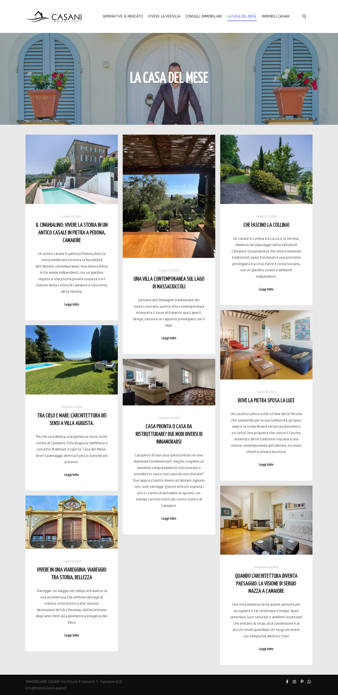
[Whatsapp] (309, 681)
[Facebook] (287, 681)
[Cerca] (304, 16)
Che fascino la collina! (266, 225)
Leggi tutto (71, 304)
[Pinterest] (302, 681)
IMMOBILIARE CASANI (42, 681)
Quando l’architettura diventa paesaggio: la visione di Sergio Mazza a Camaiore (266, 583)
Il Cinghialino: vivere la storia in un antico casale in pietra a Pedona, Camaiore (72, 233)
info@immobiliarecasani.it (46, 688)
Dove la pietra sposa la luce (266, 400)
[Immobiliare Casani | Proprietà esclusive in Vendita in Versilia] (53, 16)
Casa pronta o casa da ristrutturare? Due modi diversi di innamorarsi (169, 434)
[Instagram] (294, 681)
